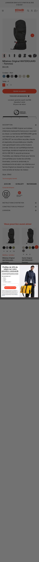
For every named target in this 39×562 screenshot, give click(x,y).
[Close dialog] (37, 266)
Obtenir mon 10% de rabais (10, 287)
